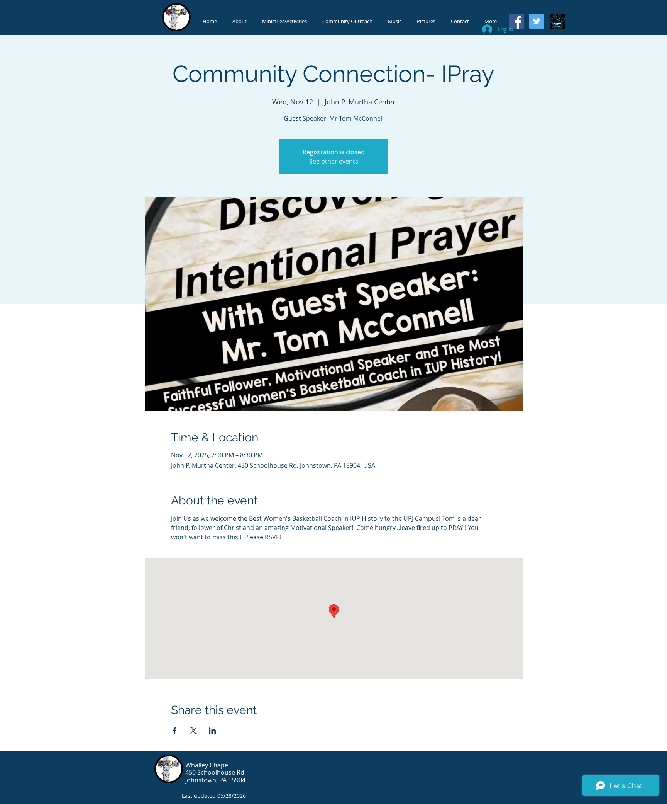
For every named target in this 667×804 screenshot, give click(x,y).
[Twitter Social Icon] (536, 21)
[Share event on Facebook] (174, 730)
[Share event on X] (193, 730)
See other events (333, 161)
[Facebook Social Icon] (516, 21)
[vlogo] (557, 21)
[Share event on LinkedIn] (212, 730)
